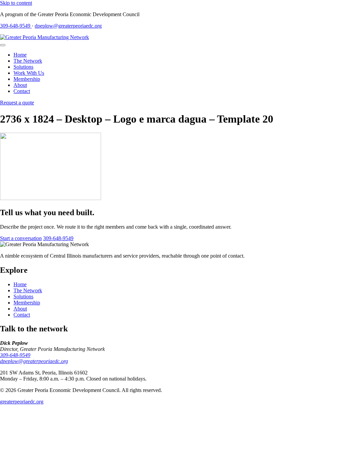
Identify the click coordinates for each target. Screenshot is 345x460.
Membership (26, 79)
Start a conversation (21, 238)
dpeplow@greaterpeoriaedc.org (68, 26)
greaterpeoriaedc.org (21, 401)
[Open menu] (2, 45)
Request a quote (17, 102)
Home (20, 55)
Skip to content (16, 3)
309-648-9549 (16, 26)
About (20, 85)
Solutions (23, 67)
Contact (21, 91)
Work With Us (28, 73)
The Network (27, 61)
